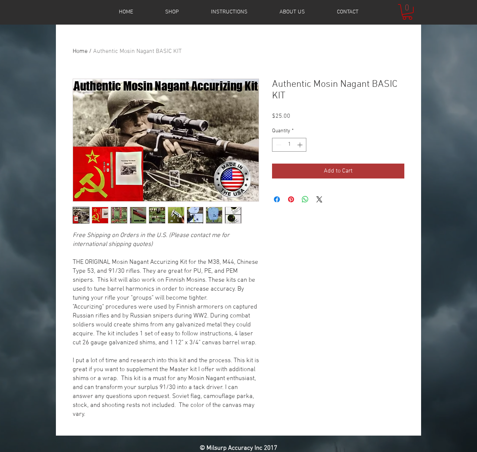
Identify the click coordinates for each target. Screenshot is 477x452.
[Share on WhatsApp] (305, 199)
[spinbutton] (289, 144)
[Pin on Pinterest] (291, 199)
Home (80, 51)
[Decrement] (277, 144)
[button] (407, 12)
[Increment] (300, 144)
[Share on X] (319, 199)
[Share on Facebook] (276, 199)
